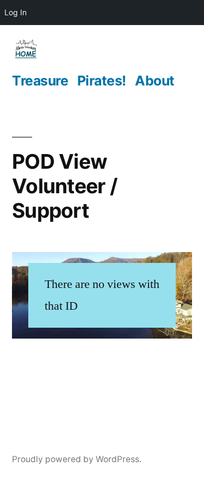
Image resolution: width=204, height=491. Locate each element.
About (155, 80)
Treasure (40, 80)
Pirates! (101, 80)
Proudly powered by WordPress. (76, 459)
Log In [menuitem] (15, 12)
